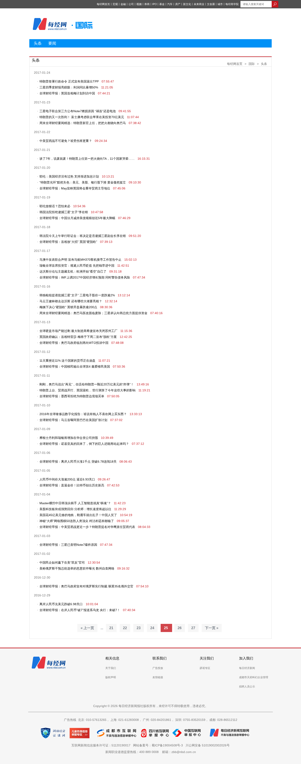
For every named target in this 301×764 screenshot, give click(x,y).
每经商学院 (232, 4)
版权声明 (110, 677)
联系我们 (159, 658)
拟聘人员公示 (247, 686)
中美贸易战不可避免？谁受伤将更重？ (65, 141)
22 (125, 628)
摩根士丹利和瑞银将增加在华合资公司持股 (68, 438)
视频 (139, 4)
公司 (131, 4)
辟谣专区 (205, 668)
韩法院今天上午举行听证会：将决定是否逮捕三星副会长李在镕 (82, 236)
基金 (162, 4)
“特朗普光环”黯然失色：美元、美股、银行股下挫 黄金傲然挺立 (82, 182)
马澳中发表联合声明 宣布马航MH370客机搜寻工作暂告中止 (80, 259)
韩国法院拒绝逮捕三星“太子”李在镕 (63, 212)
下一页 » (211, 628)
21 (111, 628)
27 (193, 628)
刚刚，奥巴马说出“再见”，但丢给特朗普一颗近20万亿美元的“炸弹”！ (86, 384)
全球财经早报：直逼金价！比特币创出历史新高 (71, 485)
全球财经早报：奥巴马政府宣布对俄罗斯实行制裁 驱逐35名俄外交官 (86, 586)
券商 (147, 4)
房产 (177, 4)
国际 (252, 63)
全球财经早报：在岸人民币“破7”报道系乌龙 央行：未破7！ (79, 610)
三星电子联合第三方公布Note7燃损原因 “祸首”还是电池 (77, 111)
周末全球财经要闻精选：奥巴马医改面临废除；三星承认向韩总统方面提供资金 (93, 313)
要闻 (52, 43)
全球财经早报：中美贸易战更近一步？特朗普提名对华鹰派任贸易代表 (87, 527)
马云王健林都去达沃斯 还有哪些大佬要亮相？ (70, 301)
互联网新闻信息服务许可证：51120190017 (101, 745)
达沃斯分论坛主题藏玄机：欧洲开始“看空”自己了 (72, 271)
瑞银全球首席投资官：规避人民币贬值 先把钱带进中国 (76, 265)
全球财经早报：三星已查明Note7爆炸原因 (68, 544)
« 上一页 (87, 628)
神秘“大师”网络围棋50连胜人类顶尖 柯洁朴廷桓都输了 (76, 521)
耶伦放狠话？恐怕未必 (54, 206)
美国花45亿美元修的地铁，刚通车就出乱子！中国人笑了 (78, 515)
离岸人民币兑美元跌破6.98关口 (61, 604)
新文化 (187, 4)
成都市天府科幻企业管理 (253, 677)
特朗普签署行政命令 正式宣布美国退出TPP (69, 81)
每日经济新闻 (247, 668)
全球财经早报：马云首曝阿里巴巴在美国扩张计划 (73, 420)
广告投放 (157, 668)
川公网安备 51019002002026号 (208, 745)
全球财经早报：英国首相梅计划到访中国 (67, 93)
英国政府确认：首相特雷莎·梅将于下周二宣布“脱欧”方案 (78, 337)
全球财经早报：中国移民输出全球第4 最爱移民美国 (74, 366)
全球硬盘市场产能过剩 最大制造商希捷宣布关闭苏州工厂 (78, 331)
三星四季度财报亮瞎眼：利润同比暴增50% (69, 87)
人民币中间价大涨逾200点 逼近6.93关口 (67, 479)
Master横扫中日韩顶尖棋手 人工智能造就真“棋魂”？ (75, 503)
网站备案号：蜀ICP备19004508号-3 (159, 745)
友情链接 (157, 677)
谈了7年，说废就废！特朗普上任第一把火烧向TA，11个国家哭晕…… (87, 158)
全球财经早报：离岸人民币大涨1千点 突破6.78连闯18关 (78, 461)
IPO (154, 4)
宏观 (115, 4)
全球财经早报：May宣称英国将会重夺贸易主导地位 (74, 188)
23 (139, 628)
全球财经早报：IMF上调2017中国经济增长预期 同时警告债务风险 (84, 277)
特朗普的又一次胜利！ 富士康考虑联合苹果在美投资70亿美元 (81, 117)
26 (180, 628)
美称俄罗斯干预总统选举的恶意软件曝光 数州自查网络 (76, 568)
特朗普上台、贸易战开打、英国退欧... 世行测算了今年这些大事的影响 (87, 390)
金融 (123, 4)
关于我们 (110, 668)
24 (152, 628)
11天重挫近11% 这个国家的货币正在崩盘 (67, 360)
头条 (38, 43)
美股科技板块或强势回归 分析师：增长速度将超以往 (75, 509)
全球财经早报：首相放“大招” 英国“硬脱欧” (68, 242)
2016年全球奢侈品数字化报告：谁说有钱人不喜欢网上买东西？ (83, 414)
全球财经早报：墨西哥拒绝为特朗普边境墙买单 (71, 396)
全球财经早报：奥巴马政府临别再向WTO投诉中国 (73, 342)
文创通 (211, 4)
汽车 (170, 4)
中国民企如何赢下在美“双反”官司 (62, 562)
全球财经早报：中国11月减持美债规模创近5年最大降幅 (77, 218)
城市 (220, 4)
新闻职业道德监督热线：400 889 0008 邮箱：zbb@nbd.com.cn (150, 752)
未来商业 (199, 4)
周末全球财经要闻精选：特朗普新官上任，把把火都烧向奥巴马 (82, 123)
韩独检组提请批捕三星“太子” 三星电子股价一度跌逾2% (77, 295)
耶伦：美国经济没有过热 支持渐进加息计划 (69, 176)
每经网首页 (103, 4)
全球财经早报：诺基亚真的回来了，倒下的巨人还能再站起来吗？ (84, 443)
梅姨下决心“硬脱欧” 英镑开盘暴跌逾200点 (68, 307)
